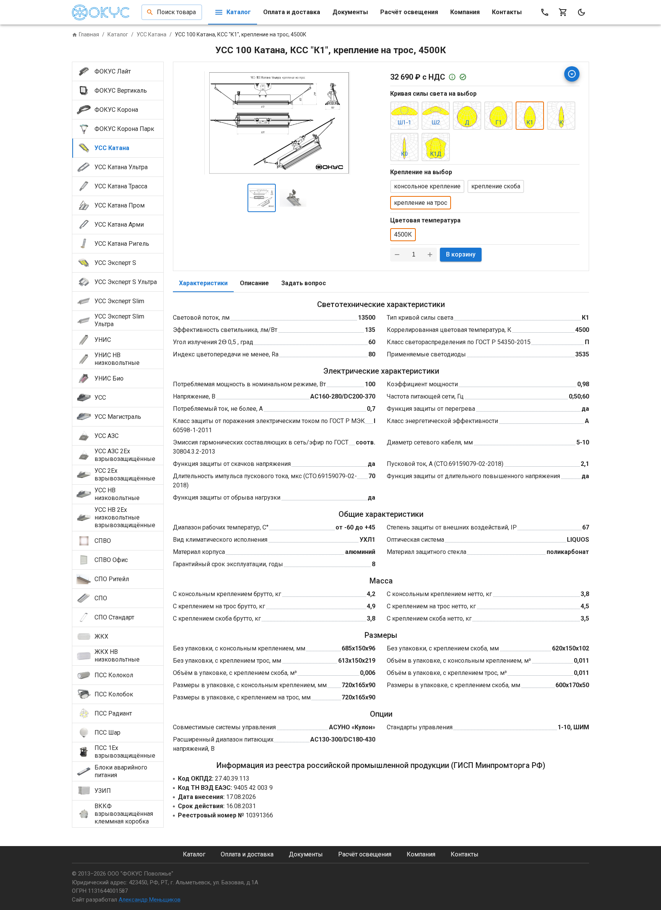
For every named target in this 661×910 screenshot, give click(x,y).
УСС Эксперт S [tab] (115, 262)
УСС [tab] (100, 397)
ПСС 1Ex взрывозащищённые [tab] (124, 751)
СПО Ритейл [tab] (111, 579)
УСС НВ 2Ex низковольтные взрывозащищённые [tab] (124, 517)
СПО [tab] (100, 598)
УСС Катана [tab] (111, 148)
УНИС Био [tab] (109, 378)
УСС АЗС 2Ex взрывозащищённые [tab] (124, 455)
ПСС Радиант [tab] (113, 713)
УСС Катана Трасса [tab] (120, 186)
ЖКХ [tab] (101, 636)
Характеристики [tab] (203, 283)
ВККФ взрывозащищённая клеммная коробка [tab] (123, 813)
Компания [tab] (465, 12)
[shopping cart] (563, 12)
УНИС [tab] (102, 339)
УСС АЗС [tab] (106, 435)
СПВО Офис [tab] (111, 560)
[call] (544, 12)
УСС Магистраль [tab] (117, 416)
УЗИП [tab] (102, 790)
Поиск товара (176, 12)
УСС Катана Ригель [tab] (121, 243)
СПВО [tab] (102, 540)
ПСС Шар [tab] (107, 732)
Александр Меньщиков (150, 899)
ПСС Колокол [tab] (113, 675)
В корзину (460, 254)
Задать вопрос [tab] (303, 283)
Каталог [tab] (238, 12)
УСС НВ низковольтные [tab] (117, 494)
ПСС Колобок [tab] (113, 694)
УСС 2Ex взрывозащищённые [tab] (124, 474)
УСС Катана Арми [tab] (119, 224)
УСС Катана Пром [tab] (119, 205)
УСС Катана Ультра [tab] (121, 167)
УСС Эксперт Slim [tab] (119, 301)
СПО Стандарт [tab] (114, 617)
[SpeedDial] (572, 74)
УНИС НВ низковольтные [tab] (117, 358)
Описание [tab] (254, 283)
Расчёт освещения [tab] (409, 12)
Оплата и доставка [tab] (291, 12)
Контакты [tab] (507, 12)
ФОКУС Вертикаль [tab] (120, 90)
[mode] (581, 12)
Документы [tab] (350, 12)
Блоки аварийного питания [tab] (120, 771)
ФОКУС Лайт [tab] (112, 71)
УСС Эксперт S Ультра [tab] (125, 282)
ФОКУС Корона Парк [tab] (124, 128)
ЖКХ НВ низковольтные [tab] (117, 655)
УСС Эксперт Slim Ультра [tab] (119, 320)
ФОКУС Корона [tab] (116, 109)
